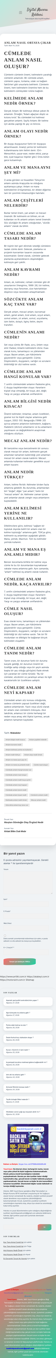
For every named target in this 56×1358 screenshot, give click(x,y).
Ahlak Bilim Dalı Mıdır (15, 831)
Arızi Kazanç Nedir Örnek (13, 1250)
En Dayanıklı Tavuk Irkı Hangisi (15, 1259)
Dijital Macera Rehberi (37, 12)
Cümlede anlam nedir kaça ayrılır (18, 780)
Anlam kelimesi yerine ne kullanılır (18, 750)
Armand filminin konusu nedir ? (18, 1087)
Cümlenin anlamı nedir (39, 795)
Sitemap (30, 979)
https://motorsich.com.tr (12, 979)
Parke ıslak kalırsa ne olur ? (16, 1025)
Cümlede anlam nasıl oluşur (16, 775)
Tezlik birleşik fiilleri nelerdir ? (17, 1099)
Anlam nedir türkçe (13, 755)
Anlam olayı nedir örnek (33, 755)
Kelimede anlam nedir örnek (16, 800)
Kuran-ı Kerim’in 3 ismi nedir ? (17, 1050)
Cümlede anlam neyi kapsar (16, 785)
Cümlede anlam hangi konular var (18, 770)
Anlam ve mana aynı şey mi (16, 760)
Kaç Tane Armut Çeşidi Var (13, 1242)
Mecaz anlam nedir (38, 800)
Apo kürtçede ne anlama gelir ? (18, 1013)
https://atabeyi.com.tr (38, 976)
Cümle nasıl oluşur (41, 765)
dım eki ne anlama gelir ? (15, 1075)
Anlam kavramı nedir (13, 745)
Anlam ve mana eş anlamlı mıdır (17, 765)
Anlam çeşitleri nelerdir (37, 740)
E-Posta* (7, 911)
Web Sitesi (7, 923)
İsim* (5, 899)
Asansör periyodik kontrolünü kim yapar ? (22, 1000)
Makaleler (15, 732)
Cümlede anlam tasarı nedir (16, 795)
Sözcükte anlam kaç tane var (17, 805)
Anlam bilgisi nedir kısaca (15, 740)
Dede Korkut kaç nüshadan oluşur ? (20, 1037)
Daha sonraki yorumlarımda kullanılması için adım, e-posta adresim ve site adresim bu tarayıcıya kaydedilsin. (26, 939)
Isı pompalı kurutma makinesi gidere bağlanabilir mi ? (26, 1062)
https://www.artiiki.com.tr (13, 976)
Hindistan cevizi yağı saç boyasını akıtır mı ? (23, 1112)
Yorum (6, 869)
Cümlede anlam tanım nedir (16, 790)
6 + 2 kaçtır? (9, 947)
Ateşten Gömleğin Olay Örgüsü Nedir (23, 822)
